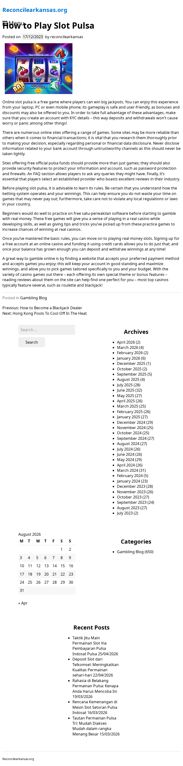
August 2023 (128, 507)
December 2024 (131, 422)
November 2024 (131, 427)
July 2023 (125, 513)
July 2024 (125, 449)
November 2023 (131, 491)
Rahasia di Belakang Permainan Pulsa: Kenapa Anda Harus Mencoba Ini (95, 686)
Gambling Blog (33, 297)
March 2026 (127, 347)
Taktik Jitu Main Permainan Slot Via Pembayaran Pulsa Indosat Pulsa (89, 645)
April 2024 (126, 465)
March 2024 (127, 470)
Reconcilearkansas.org (34, 10)
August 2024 (128, 443)
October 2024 (129, 432)
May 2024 (125, 459)
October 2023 (129, 497)
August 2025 (128, 379)
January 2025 (128, 417)
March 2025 (127, 406)
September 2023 (132, 502)
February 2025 (130, 411)
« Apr (23, 603)
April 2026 (126, 342)
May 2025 (125, 395)
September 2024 (132, 438)
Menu (16, 23)
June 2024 (125, 454)
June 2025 (125, 390)
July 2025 (125, 385)
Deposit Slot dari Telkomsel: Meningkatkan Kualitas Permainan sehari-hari (95, 667)
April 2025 (126, 401)
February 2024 (130, 475)
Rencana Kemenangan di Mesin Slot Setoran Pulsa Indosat (94, 707)
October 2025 (129, 369)
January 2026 (128, 358)
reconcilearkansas (66, 36)
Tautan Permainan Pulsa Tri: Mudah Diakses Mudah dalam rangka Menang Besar (94, 726)
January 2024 (128, 481)
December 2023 (131, 486)
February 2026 (130, 352)
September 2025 (132, 374)
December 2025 (131, 363)
